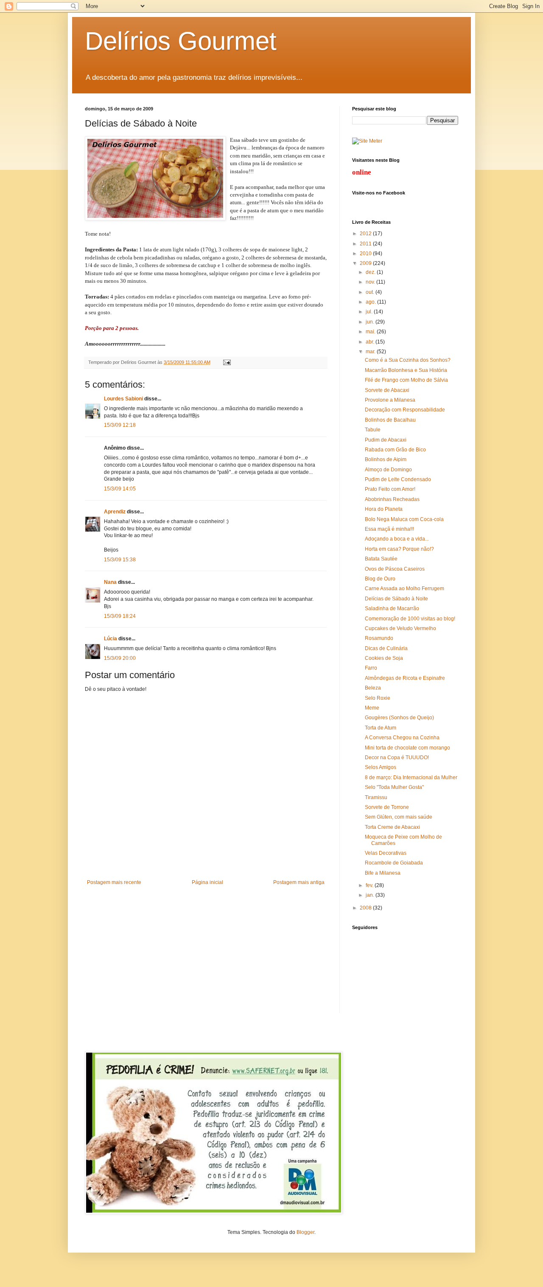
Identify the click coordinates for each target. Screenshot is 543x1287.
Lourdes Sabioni (123, 399)
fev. (370, 885)
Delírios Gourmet (181, 41)
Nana (110, 582)
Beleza (373, 688)
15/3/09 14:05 (120, 489)
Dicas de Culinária (386, 648)
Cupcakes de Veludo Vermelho (400, 628)
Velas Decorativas (385, 853)
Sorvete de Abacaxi (387, 390)
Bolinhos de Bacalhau (390, 420)
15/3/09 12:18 (120, 425)
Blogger (305, 1232)
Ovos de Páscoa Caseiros (395, 569)
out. (370, 292)
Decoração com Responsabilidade (405, 410)
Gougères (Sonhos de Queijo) (399, 718)
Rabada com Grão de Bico (395, 450)
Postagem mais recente (114, 882)
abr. (370, 342)
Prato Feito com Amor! (390, 489)
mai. (371, 332)
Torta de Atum (380, 728)
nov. (371, 282)
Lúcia (110, 639)
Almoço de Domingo (388, 470)
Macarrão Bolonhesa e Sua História (406, 370)
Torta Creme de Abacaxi (392, 827)
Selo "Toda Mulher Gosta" (394, 787)
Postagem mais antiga (299, 882)
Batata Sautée (381, 559)
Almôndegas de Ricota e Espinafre (405, 678)
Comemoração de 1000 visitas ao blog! (410, 619)
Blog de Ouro (380, 579)
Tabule (373, 430)
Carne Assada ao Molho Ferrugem (404, 588)
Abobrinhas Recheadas (392, 499)
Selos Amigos (380, 767)
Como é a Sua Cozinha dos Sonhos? (408, 360)
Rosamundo (379, 638)
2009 (366, 263)
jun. (370, 322)
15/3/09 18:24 (120, 616)
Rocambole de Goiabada (394, 863)
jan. (370, 895)
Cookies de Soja (384, 658)
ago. (371, 302)
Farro (371, 668)
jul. (370, 312)
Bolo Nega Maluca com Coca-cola (404, 519)
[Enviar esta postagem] (226, 362)
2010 (366, 253)
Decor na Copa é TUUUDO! (397, 757)
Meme (372, 708)
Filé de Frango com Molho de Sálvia (406, 380)
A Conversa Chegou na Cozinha (402, 738)
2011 (366, 244)
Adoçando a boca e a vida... (397, 539)
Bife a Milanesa (382, 873)
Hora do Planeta (384, 509)
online (361, 172)
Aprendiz (115, 512)
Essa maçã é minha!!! (389, 529)
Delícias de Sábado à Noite (396, 599)
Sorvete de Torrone (387, 807)
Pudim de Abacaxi (385, 440)
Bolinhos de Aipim (385, 459)
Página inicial (207, 882)
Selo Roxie (377, 698)
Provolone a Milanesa (390, 400)
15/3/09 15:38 (120, 560)
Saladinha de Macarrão (392, 608)
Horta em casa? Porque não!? (399, 549)
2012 (366, 234)
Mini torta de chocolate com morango (407, 748)
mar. (371, 352)
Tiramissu (376, 797)
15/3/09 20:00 (120, 658)
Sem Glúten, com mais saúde (398, 817)
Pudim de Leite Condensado (398, 479)
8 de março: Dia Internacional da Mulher (411, 777)
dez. (371, 272)
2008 (366, 908)
